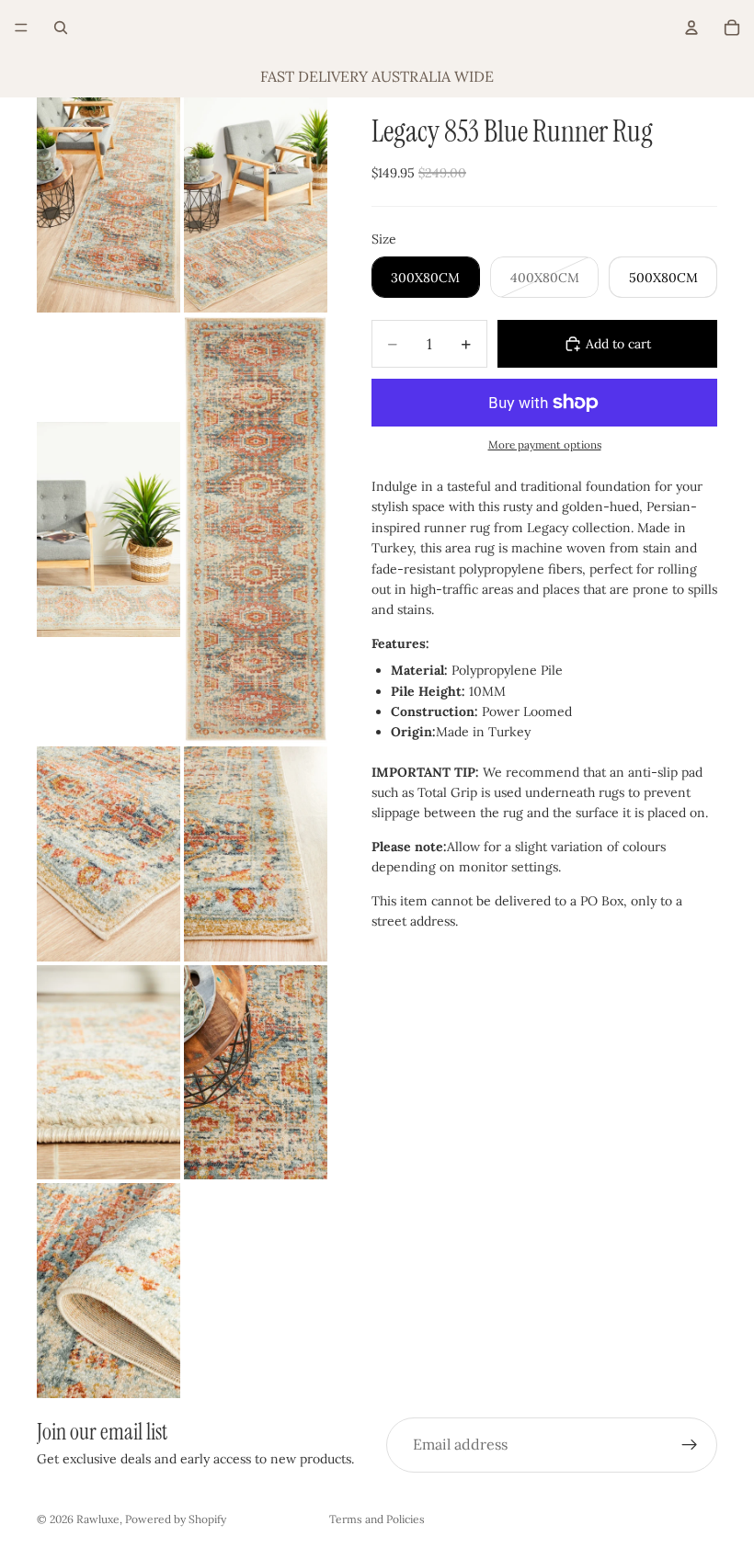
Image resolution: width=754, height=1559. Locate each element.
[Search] (60, 27)
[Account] (691, 27)
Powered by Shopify (175, 1519)
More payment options (544, 444)
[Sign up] (689, 1445)
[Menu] (21, 27)
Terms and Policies (377, 1519)
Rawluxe (98, 1519)
